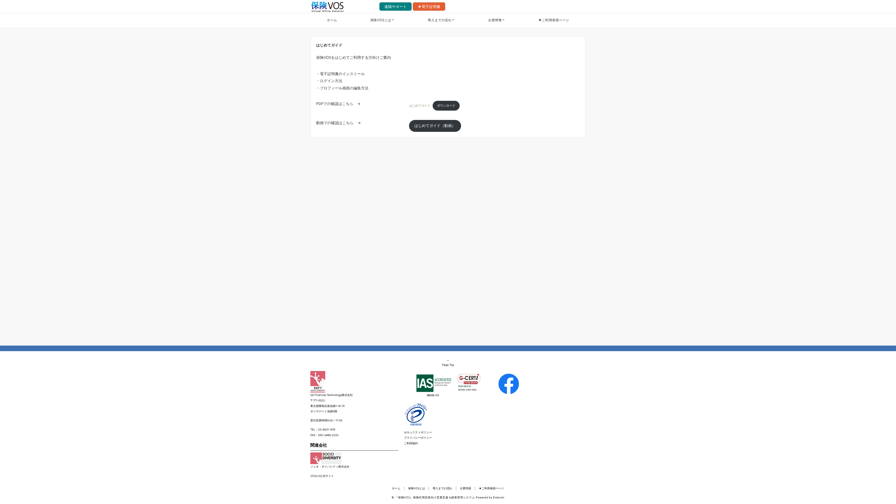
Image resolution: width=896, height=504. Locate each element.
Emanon (498, 497)
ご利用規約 (411, 443)
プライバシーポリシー (418, 437)
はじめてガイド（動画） (434, 125)
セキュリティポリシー (418, 432)
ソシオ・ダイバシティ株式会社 (330, 466)
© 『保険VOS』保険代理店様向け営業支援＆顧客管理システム (433, 497)
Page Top (448, 365)
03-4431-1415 (326, 429)
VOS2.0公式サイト (322, 476)
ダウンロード (446, 105)
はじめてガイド (419, 105)
